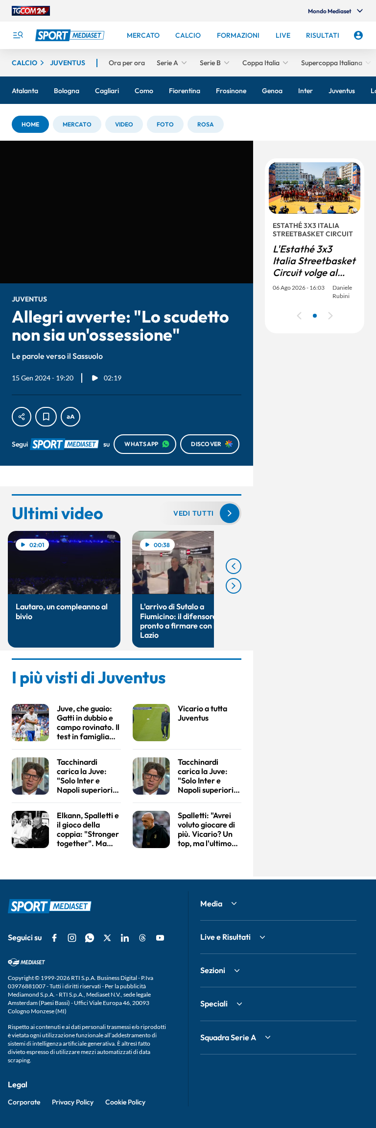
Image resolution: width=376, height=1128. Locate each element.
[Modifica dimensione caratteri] (70, 416)
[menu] (17, 35)
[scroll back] (233, 566)
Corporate (24, 1102)
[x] (107, 938)
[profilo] (358, 35)
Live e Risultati (225, 937)
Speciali (214, 1003)
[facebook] (54, 938)
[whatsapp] (89, 938)
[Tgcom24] (31, 11)
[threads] (142, 938)
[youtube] (160, 938)
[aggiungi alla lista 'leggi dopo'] (46, 416)
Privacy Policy (73, 1102)
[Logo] (71, 35)
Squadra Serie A (228, 1037)
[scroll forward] (233, 586)
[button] (30, 124)
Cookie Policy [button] (125, 1102)
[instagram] (72, 938)
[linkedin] (125, 938)
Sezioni (212, 970)
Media (211, 903)
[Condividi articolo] (21, 416)
